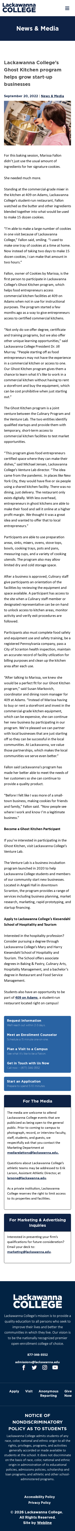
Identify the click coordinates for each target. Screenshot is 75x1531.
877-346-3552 (37, 1355)
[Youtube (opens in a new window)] (55, 1367)
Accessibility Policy (39, 1497)
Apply (14, 1391)
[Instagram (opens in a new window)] (45, 1367)
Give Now (68, 1393)
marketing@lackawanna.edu (29, 1252)
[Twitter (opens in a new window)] (34, 1367)
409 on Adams (26, 998)
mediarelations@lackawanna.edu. (33, 1153)
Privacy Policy (39, 1502)
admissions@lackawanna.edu (37, 1362)
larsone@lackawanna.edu (26, 1178)
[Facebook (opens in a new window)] (24, 1367)
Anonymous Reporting (48, 1393)
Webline (44, 1523)
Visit (29, 1391)
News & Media (52, 96)
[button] (66, 8)
